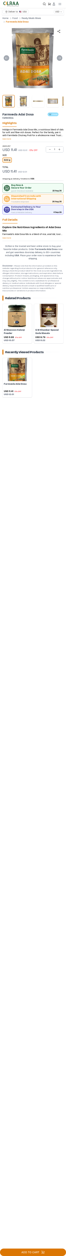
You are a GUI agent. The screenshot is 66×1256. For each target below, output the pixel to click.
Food (15, 18)
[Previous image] (6, 58)
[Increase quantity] (59, 149)
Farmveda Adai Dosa (17, 21)
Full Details (9, 219)
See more (6, 139)
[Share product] (58, 31)
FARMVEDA (8, 118)
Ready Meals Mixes (31, 18)
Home (5, 18)
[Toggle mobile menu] (60, 4)
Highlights (9, 123)
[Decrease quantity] (49, 149)
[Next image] (59, 58)
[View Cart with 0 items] (49, 4)
